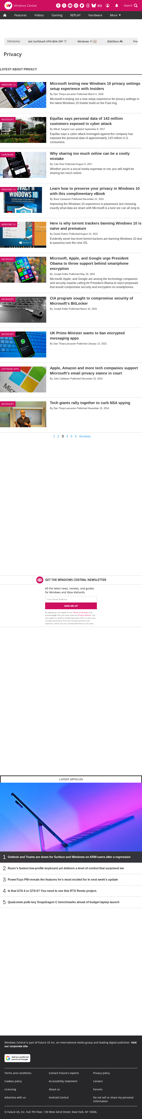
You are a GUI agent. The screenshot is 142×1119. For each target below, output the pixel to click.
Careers (98, 1081)
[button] (131, 5)
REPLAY (75, 15)
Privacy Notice (84, 615)
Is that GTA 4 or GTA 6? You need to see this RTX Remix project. (52, 890)
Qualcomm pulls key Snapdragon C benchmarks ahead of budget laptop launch (63, 902)
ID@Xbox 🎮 (115, 41)
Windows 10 (8, 84)
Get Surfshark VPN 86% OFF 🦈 (47, 41)
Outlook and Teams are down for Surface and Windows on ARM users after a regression (69, 856)
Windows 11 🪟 (87, 41)
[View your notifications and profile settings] (116, 5)
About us (54, 1089)
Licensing (10, 1089)
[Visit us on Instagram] (76, 5)
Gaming (57, 15)
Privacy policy (101, 1073)
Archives (85, 436)
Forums (97, 1089)
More (113, 15)
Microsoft (7, 119)
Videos (39, 15)
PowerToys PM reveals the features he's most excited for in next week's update (63, 879)
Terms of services (81, 612)
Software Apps (10, 369)
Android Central (59, 1097)
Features (20, 15)
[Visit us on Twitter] (64, 5)
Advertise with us (15, 1097)
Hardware (95, 15)
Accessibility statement (63, 1081)
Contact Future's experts (64, 1073)
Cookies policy (13, 1081)
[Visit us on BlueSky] (94, 5)
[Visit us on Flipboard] (82, 5)
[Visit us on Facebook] (58, 5)
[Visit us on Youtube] (70, 5)
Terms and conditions (17, 1073)
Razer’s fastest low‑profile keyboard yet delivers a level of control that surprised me (66, 868)
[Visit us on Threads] (88, 5)
